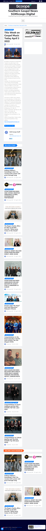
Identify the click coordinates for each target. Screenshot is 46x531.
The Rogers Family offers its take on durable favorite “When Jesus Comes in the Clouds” (12, 228)
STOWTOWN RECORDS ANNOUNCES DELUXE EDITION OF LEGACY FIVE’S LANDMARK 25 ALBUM (11, 284)
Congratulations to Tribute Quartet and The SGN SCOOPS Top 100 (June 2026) (12, 440)
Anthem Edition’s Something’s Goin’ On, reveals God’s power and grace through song (12, 173)
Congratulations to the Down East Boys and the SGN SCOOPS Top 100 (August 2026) (12, 339)
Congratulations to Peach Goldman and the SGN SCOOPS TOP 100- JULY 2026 (12, 407)
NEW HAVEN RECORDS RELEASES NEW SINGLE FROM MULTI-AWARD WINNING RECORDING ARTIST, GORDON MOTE (12, 373)
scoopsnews (8, 344)
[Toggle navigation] (23, 21)
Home (6, 25)
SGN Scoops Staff (9, 44)
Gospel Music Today (10, 125)
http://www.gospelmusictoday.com (11, 121)
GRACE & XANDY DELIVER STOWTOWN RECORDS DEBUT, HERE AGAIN (12, 252)
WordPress (19, 527)
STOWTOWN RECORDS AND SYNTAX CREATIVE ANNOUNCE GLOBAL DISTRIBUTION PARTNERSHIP (12, 194)
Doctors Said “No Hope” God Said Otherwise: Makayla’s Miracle (12, 307)
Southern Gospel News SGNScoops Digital (23, 12)
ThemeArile (13, 529)
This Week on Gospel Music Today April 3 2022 (17, 25)
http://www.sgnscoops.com (15, 135)
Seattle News (7, 529)
